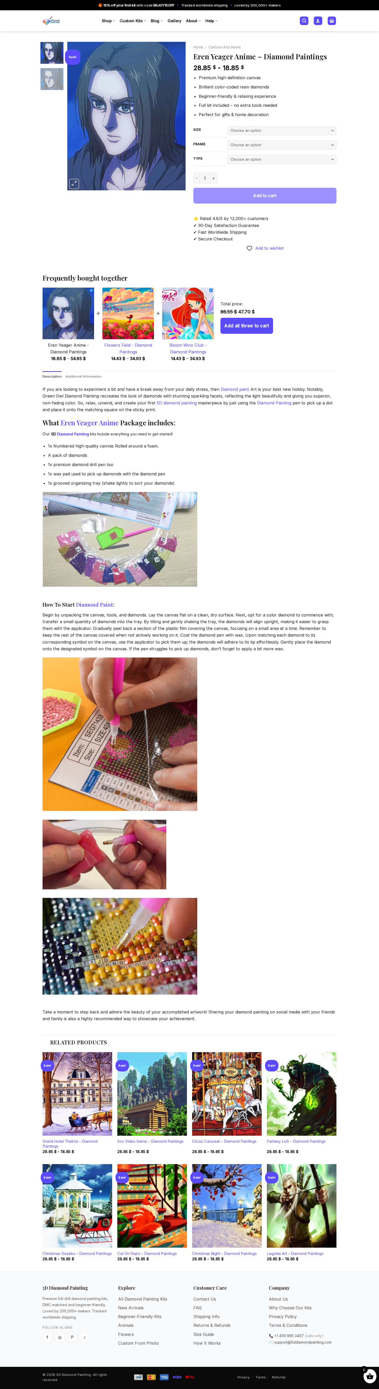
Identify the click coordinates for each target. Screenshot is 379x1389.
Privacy (243, 1377)
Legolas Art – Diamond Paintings (295, 1253)
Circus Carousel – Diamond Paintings (224, 1141)
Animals (126, 1325)
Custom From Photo (138, 1343)
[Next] (177, 116)
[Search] (304, 21)
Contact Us (204, 1299)
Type (198, 158)
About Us (278, 1299)
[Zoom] (74, 184)
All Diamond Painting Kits (142, 1299)
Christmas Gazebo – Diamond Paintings (77, 1253)
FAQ (197, 1307)
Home (198, 47)
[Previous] (76, 116)
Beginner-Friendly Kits (139, 1316)
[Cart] (332, 21)
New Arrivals (131, 1307)
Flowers (126, 1334)
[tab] (52, 376)
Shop (107, 20)
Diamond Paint (94, 604)
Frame (199, 144)
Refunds (279, 1377)
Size (197, 130)
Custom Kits (131, 20)
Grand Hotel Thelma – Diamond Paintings (70, 1144)
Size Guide (203, 1334)
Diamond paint (235, 389)
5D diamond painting (177, 402)
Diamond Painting (274, 402)
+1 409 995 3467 (289, 1336)
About (191, 20)
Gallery (175, 20)
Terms (261, 1377)
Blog (155, 20)
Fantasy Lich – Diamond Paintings (296, 1141)
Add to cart (264, 195)
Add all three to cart (246, 325)
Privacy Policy (283, 1316)
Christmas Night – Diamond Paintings (224, 1253)
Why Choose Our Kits (290, 1307)
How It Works (207, 1343)
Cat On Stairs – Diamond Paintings (147, 1253)
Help (209, 20)
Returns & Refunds (211, 1325)
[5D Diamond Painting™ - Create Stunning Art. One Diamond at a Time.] (68, 20)
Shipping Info (206, 1316)
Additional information (83, 376)
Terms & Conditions (288, 1325)
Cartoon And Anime (225, 47)
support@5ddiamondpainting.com (303, 1342)
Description (52, 376)
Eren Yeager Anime (90, 422)
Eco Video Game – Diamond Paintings (150, 1141)
